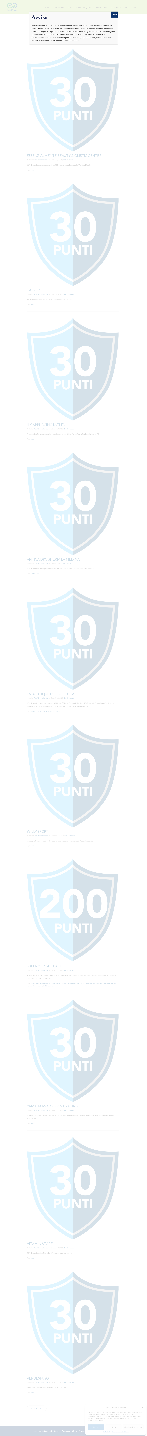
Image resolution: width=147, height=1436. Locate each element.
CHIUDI (114, 14)
